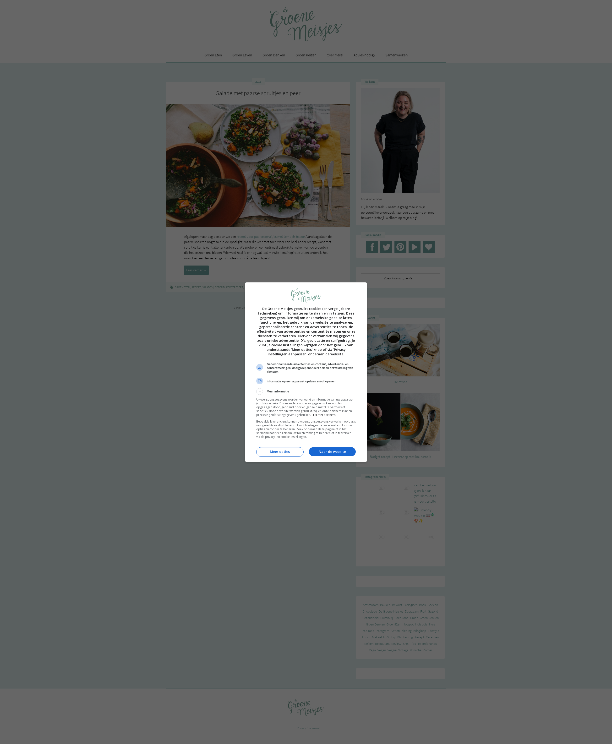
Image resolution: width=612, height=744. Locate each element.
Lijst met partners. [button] (324, 415)
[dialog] (306, 372)
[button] (306, 391)
